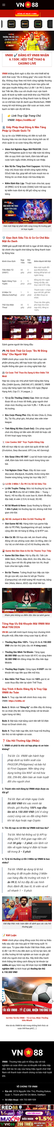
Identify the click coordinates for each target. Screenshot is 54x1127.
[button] (3, 4)
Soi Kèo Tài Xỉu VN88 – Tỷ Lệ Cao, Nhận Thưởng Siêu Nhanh (27, 1019)
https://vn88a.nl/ (25, 120)
